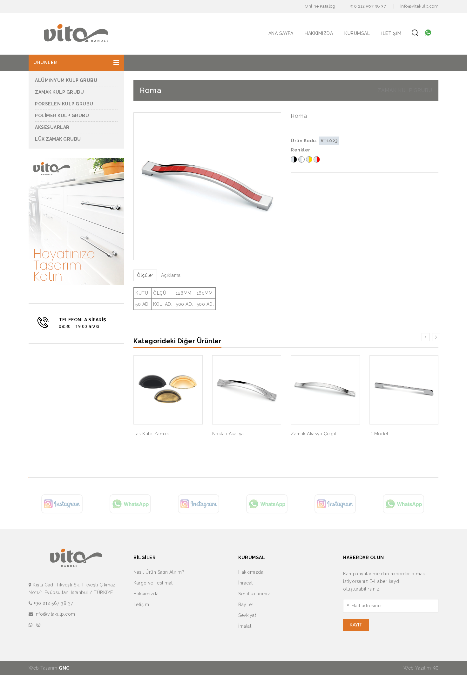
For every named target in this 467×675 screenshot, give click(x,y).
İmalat (244, 626)
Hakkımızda (319, 33)
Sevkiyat (247, 615)
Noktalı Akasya (228, 433)
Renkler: (301, 149)
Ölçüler (145, 275)
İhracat (245, 582)
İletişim (391, 33)
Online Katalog (320, 6)
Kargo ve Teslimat (153, 582)
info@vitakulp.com (419, 6)
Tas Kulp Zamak (151, 433)
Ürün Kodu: (304, 140)
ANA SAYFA (281, 33)
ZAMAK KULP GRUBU (404, 90)
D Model (379, 433)
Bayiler (246, 604)
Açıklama (171, 275)
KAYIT (356, 624)
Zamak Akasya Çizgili (314, 433)
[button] (76, 62)
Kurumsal (357, 33)
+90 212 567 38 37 (367, 6)
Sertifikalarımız (254, 593)
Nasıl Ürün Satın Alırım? (158, 572)
